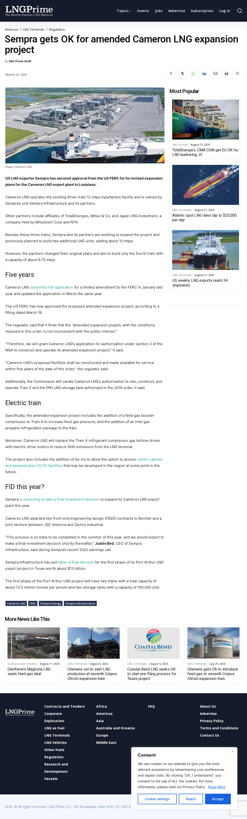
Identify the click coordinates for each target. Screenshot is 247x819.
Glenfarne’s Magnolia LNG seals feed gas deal (29, 671)
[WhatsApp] (193, 73)
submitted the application (51, 287)
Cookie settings (157, 799)
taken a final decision (76, 562)
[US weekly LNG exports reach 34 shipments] (205, 250)
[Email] (215, 73)
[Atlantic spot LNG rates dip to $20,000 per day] (205, 185)
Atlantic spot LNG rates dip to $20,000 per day (204, 217)
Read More (216, 787)
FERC (33, 603)
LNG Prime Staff (20, 61)
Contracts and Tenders (22, 663)
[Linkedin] (204, 73)
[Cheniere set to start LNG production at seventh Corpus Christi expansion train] (94, 643)
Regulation (57, 29)
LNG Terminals (33, 29)
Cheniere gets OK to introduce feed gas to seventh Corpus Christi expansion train (212, 674)
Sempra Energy (50, 603)
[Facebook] (171, 73)
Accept (218, 799)
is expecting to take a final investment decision (59, 499)
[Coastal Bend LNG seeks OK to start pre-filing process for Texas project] (153, 643)
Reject (191, 799)
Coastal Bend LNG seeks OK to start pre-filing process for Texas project (151, 674)
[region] (184, 778)
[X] (182, 73)
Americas (11, 29)
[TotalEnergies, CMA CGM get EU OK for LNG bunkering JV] (205, 120)
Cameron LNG (16, 603)
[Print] (226, 73)
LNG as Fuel (179, 144)
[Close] (232, 751)
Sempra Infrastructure (80, 603)
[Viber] (237, 73)
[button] (239, 10)
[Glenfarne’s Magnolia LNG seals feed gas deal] (33, 643)
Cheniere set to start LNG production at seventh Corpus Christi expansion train (92, 674)
